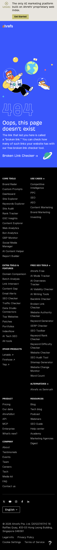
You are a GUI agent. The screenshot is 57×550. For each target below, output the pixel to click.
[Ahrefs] (9, 26)
